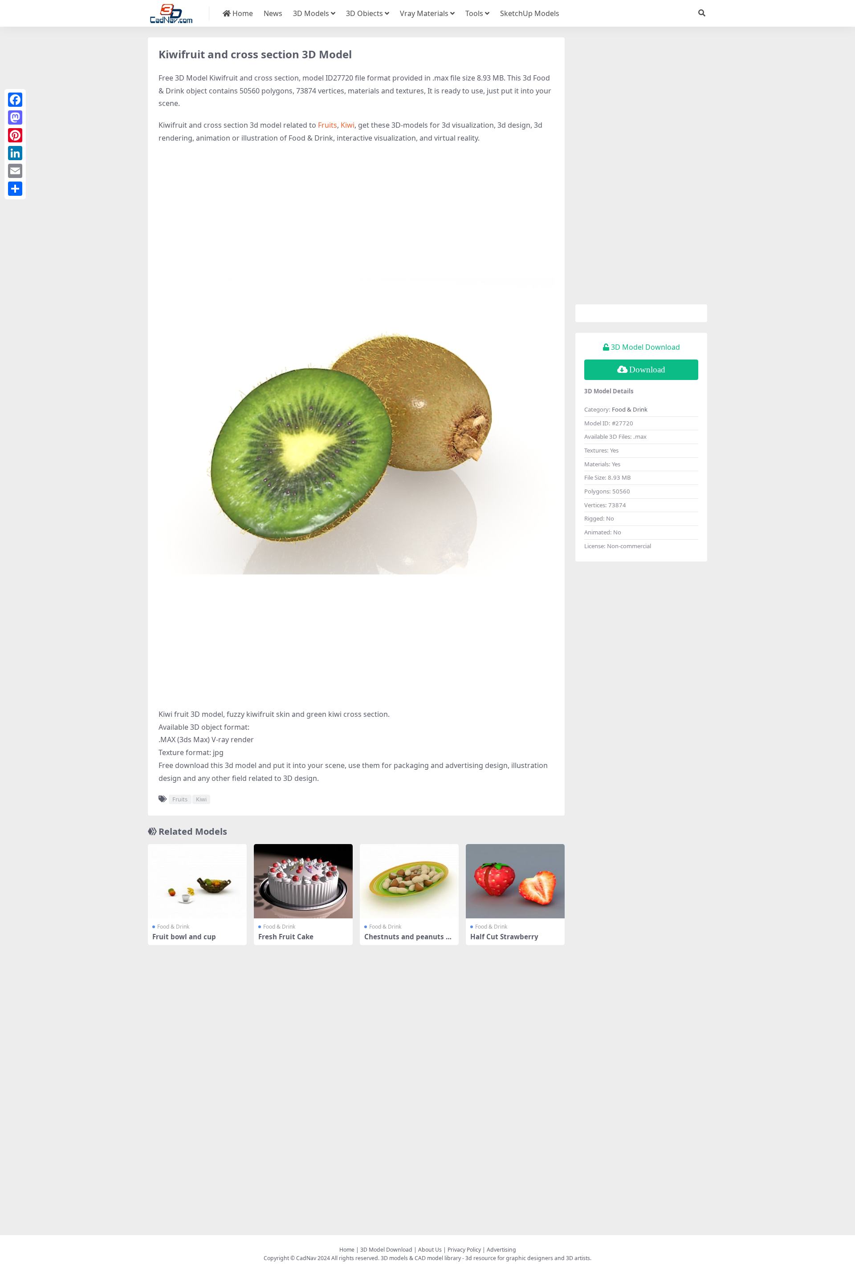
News (273, 13)
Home (242, 13)
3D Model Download (386, 1249)
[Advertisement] (356, 216)
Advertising (501, 1249)
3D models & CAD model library (421, 1258)
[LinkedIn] (15, 153)
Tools (474, 13)
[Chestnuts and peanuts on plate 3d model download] (409, 881)
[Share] (15, 189)
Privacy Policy (464, 1249)
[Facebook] (15, 100)
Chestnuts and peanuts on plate (409, 940)
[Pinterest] (15, 135)
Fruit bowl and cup (184, 936)
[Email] (15, 171)
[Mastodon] (15, 117)
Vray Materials (424, 13)
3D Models (311, 13)
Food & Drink (173, 926)
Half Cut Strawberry (504, 936)
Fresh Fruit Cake (286, 936)
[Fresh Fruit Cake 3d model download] (303, 881)
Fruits (327, 125)
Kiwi (347, 125)
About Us (430, 1249)
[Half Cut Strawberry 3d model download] (515, 881)
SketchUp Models (529, 13)
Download (647, 369)
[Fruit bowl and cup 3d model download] (197, 881)
